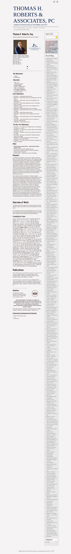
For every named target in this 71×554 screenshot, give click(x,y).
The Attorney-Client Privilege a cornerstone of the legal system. (52, 320)
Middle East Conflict (51, 252)
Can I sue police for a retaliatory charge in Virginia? (51, 346)
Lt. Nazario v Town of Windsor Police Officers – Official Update (52, 527)
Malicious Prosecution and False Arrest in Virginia (51, 449)
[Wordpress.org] (53, 551)
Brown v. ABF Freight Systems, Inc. (31, 231)
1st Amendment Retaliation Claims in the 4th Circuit (52, 523)
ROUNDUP (49, 536)
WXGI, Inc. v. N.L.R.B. (21, 241)
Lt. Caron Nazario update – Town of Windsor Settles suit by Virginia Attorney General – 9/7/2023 (52, 270)
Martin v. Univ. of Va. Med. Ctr (23, 220)
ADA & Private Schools (51, 236)
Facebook (54, 1)
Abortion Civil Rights (51, 124)
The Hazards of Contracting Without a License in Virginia (51, 392)
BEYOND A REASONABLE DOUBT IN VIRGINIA (52, 396)
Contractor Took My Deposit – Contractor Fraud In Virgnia (51, 357)
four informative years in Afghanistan (26, 185)
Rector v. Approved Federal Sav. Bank (31, 229)
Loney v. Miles (32, 256)
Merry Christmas (50, 362)
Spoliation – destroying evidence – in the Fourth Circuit (52, 515)
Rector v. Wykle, (28, 251)
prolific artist (38, 196)
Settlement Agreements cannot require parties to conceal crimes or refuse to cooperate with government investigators (52, 129)
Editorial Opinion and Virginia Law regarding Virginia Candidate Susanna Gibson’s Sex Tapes (51, 262)
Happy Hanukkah (50, 238)
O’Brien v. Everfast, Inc (21, 221)
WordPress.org (49, 551)
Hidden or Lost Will (51, 416)
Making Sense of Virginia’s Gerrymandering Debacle (52, 63)
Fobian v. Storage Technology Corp (20, 255)
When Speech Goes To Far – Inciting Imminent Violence (52, 201)
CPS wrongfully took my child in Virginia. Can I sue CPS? (52, 144)
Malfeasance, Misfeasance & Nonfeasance (50, 504)
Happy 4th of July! (50, 411)
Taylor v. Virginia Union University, (32, 233)
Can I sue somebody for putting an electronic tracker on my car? (52, 376)
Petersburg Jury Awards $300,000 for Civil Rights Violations (52, 496)
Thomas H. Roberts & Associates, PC (34, 14)
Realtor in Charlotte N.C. (52, 310)
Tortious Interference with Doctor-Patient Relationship (52, 426)
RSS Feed (57, 1)
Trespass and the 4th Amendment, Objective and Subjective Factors (51, 386)
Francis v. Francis (27, 232)
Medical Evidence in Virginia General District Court (52, 372)
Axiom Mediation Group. (18, 297)
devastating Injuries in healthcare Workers (22, 279)
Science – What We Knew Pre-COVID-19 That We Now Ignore (51, 473)
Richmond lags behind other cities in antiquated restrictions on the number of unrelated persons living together (52, 172)
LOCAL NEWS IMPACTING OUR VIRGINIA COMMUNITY (22, 29)
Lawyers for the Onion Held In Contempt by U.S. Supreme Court (52, 381)
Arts (15, 317)
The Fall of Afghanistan (51, 476)
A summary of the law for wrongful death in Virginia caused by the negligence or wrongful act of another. (52, 104)
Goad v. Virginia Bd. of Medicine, (23, 222)
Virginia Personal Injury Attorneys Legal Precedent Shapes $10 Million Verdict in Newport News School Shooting (52, 75)
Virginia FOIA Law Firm (51, 112)
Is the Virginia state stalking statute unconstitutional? (51, 246)
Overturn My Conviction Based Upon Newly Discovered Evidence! (52, 166)
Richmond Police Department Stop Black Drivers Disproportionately (52, 233)
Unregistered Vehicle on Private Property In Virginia (52, 241)
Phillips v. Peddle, (35, 252)
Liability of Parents (50, 388)
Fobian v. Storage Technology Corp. (31, 228)
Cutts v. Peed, (22, 249)
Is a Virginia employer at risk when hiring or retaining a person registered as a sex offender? (52, 487)
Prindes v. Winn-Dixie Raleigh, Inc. (26, 260)
